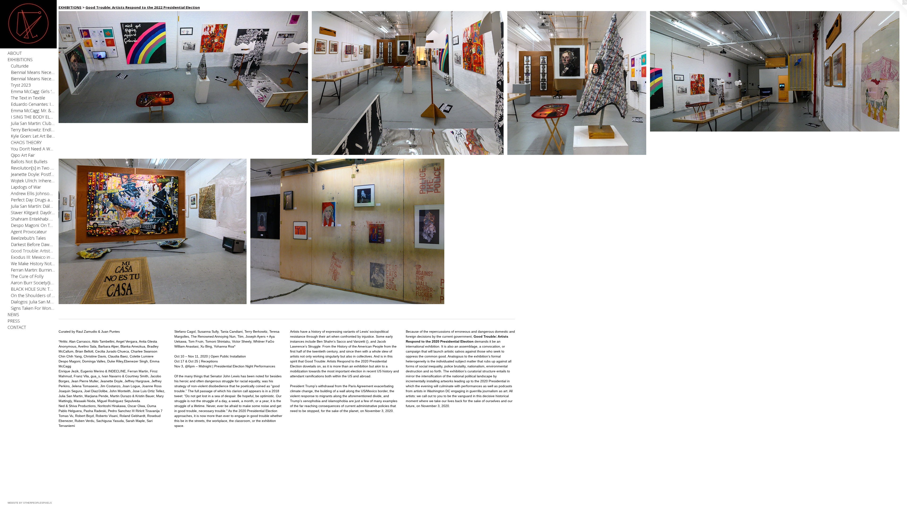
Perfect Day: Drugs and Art (33, 200)
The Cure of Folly (27, 276)
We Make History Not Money (33, 263)
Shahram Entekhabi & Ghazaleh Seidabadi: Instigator (33, 219)
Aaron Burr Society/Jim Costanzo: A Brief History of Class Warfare (33, 282)
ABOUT (15, 53)
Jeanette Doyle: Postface (33, 174)
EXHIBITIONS (20, 59)
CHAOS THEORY (26, 142)
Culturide (20, 66)
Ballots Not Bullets (29, 161)
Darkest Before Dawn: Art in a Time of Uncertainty (33, 244)
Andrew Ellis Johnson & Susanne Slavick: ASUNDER (33, 193)
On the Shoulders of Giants (33, 295)
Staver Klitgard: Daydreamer (33, 212)
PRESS (14, 321)
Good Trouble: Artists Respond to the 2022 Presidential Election (33, 251)
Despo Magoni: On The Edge (33, 225)
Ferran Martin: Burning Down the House (33, 270)
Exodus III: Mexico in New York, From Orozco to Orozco (33, 257)
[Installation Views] (183, 67)
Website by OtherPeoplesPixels (30, 503)
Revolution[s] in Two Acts (33, 168)
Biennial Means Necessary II (33, 72)
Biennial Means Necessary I (33, 78)
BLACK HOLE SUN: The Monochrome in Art (33, 289)
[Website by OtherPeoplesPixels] (897, 9)
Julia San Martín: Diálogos (33, 206)
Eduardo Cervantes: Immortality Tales (33, 104)
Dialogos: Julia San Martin (33, 302)
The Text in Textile (28, 98)
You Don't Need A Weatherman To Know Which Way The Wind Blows (33, 149)
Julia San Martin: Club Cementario (33, 123)
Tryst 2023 (21, 85)
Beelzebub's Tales (28, 238)
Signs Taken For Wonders (33, 308)
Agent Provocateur (29, 231)
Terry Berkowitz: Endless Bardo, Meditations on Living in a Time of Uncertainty (33, 129)
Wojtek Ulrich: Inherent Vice (33, 180)
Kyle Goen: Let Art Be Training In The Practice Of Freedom (33, 136)
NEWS (13, 314)
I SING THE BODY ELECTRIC (33, 117)
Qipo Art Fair (23, 155)
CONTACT (17, 327)
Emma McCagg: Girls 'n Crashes (33, 91)
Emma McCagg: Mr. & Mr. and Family (33, 110)
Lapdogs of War (26, 187)
